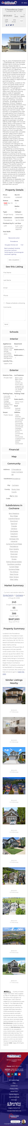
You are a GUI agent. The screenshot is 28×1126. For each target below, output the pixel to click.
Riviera (14, 559)
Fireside (14, 526)
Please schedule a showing (15, 303)
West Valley (14, 579)
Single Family (8, 595)
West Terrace (14, 577)
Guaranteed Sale (14, 1097)
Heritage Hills (14, 539)
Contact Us (14, 1086)
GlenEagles (14, 531)
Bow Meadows (14, 513)
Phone (5, 295)
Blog (14, 1083)
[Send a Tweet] (11, 25)
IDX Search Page (14, 1080)
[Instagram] (12, 1074)
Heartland (14, 536)
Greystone (14, 534)
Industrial (14, 541)
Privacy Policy (14, 1088)
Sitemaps (14, 1100)
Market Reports (14, 1094)
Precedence (16, 479)
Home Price (14, 1091)
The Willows (14, 572)
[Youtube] (19, 1074)
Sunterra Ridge (14, 569)
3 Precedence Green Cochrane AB (17, 472)
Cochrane (15, 485)
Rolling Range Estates (14, 562)
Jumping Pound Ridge (14, 544)
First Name (7, 272)
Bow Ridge (14, 516)
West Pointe (14, 574)
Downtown (14, 521)
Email (5, 288)
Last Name (7, 280)
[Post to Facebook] (8, 25)
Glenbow (14, 529)
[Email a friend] (6, 25)
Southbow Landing (14, 564)
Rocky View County (16, 491)
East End (14, 524)
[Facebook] (8, 1074)
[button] (3, 41)
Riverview (14, 557)
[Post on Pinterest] (13, 25)
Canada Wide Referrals (14, 1111)
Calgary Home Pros (14, 1108)
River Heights (14, 549)
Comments (7, 307)
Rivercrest (14, 554)
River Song (14, 551)
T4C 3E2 (15, 496)
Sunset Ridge (14, 567)
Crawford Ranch (14, 518)
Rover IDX (22, 1047)
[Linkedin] (15, 1074)
